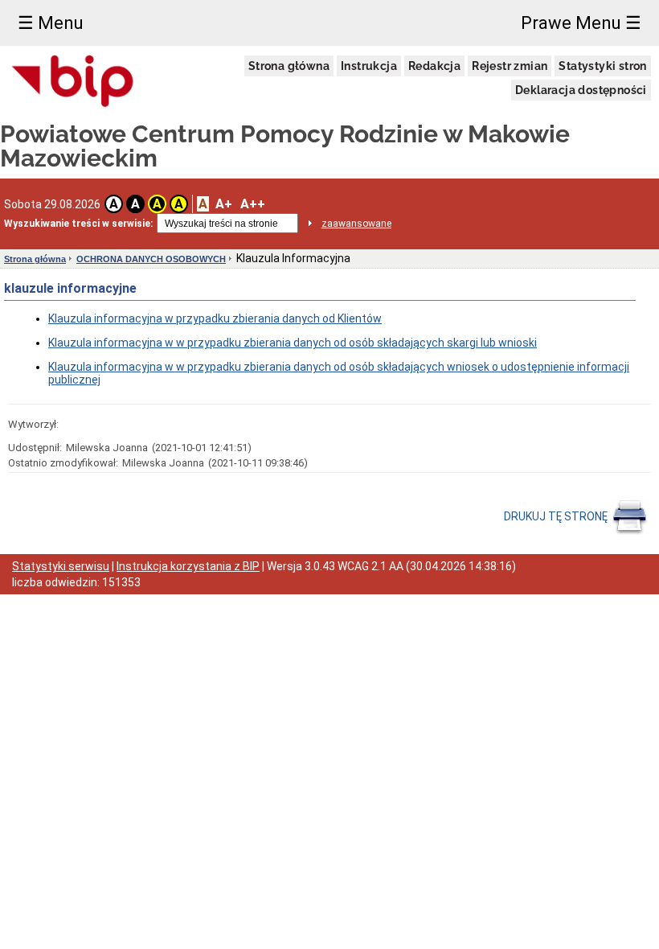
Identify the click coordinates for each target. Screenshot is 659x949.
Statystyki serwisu (60, 566)
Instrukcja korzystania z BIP (188, 566)
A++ (252, 204)
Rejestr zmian (509, 66)
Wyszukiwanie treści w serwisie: (78, 223)
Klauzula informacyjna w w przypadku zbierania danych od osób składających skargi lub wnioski (292, 342)
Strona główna (289, 66)
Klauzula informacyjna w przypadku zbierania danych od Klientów (215, 318)
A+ (223, 204)
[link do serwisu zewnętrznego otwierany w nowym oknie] (72, 82)
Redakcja (434, 66)
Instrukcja (369, 66)
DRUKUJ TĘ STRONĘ (557, 516)
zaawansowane (356, 223)
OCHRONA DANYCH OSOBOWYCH (151, 259)
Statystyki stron (602, 66)
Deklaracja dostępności (581, 90)
